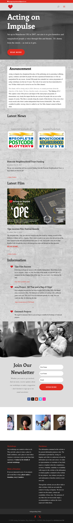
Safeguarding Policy (35, 512)
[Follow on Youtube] (36, 399)
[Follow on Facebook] (28, 399)
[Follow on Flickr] (44, 399)
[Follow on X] (32, 399)
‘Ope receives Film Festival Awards (23, 228)
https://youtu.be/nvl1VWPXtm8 (24, 302)
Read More (16, 52)
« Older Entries (11, 177)
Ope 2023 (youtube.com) (22, 282)
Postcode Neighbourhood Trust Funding (25, 161)
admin (11, 165)
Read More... (13, 246)
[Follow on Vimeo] (40, 399)
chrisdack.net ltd (58, 520)
